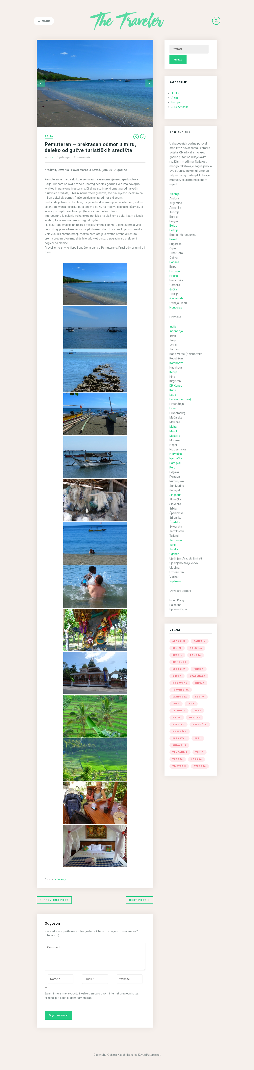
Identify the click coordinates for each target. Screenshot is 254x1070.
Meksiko (174, 436)
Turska (173, 549)
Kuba (172, 390)
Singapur (175, 495)
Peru (172, 467)
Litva (172, 408)
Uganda (174, 554)
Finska (173, 276)
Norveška (175, 454)
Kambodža (176, 363)
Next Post (137, 900)
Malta (173, 426)
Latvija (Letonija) (180, 399)
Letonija (179, 711)
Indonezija (60, 879)
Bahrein (200, 641)
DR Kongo (175, 385)
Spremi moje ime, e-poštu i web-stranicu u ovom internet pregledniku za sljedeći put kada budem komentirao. (92, 996)
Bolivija (173, 230)
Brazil (173, 239)
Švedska (174, 522)
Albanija (174, 194)
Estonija (174, 271)
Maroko (174, 431)
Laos (172, 395)
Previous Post (56, 900)
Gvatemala (176, 298)
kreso (50, 157)
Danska (174, 262)
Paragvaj (175, 463)
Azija (49, 136)
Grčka (173, 289)
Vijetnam (175, 581)
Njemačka (175, 458)
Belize (173, 225)
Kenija (173, 372)
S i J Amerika (180, 107)
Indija (172, 326)
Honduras (175, 307)
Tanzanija (175, 540)
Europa (176, 102)
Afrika (175, 93)
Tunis (172, 545)
